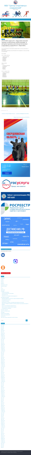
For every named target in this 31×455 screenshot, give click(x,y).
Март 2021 (2, 404)
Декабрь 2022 (3, 377)
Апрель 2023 (2, 372)
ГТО (1, 287)
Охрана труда (3, 289)
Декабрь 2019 (3, 423)
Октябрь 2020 (3, 410)
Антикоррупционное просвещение (6, 308)
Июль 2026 (2, 326)
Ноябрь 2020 (2, 409)
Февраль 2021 (3, 405)
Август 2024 (2, 352)
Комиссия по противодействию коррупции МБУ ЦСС (9, 305)
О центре (2, 279)
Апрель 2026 (2, 330)
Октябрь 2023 (3, 364)
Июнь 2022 (2, 385)
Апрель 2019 (2, 433)
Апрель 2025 (2, 343)
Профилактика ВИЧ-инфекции (5, 313)
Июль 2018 (2, 444)
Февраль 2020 (3, 420)
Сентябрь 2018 (3, 442)
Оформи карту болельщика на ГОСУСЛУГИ (22, 117)
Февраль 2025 (3, 344)
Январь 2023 (2, 376)
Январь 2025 (2, 345)
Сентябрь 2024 (3, 350)
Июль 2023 (2, 368)
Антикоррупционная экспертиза (6, 299)
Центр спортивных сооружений (10, 46)
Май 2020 (2, 416)
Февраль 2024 (3, 359)
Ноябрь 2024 (2, 348)
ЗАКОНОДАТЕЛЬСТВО (5, 294)
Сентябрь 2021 (3, 396)
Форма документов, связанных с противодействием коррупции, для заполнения (13, 302)
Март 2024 (2, 358)
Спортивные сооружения (4, 309)
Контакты (2, 282)
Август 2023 (2, 367)
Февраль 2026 (3, 333)
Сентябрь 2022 (3, 381)
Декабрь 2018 (3, 438)
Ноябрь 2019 (2, 424)
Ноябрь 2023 (2, 363)
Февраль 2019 (3, 435)
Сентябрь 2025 (3, 338)
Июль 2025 (2, 340)
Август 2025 (2, 339)
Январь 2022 (2, 391)
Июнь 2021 (2, 400)
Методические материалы (5, 292)
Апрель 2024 (2, 357)
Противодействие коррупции (5, 297)
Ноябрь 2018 (2, 439)
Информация (3, 278)
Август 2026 (2, 325)
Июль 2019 (2, 429)
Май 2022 (2, 386)
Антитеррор (2, 291)
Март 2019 (2, 434)
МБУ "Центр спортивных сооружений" (15, 6)
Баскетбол (3, 39)
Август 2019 (2, 428)
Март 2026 (2, 331)
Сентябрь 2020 (3, 411)
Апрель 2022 (2, 387)
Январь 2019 (2, 437)
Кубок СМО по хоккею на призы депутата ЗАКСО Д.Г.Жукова (9, 317)
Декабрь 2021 (3, 392)
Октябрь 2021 (3, 395)
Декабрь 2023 (3, 362)
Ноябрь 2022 (2, 378)
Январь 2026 (2, 334)
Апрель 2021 (2, 402)
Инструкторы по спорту (4, 284)
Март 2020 (2, 419)
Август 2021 (2, 397)
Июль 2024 (2, 353)
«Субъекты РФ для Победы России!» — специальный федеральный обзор (15, 113)
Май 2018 (2, 447)
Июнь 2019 (2, 430)
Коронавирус (3, 312)
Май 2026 (2, 329)
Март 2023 (2, 373)
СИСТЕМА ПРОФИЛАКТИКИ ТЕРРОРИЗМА (7, 293)
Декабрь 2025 (3, 335)
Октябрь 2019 (3, 425)
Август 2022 (2, 382)
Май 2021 (2, 401)
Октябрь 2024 (3, 349)
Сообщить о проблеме (7, 173)
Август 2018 (2, 443)
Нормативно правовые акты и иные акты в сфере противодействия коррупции (12, 298)
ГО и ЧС (2, 288)
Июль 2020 (2, 414)
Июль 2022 (2, 383)
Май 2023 (2, 371)
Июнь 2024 (2, 354)
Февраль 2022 (3, 390)
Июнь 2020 (2, 415)
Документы (2, 283)
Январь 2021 (2, 406)
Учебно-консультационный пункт (5, 314)
